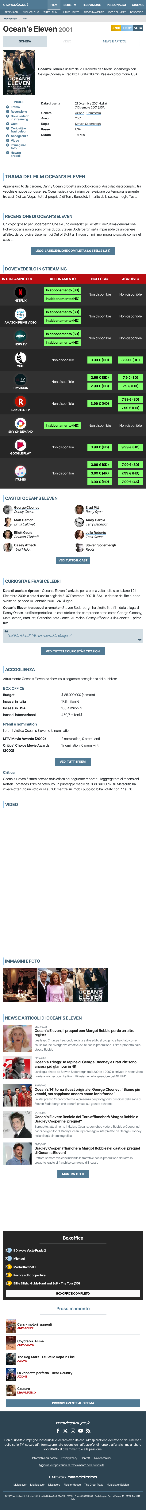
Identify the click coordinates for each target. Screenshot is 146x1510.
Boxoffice (136, 12)
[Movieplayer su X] (65, 1430)
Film (54, 5)
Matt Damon (23, 520)
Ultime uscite (70, 12)
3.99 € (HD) (100, 360)
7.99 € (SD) (130, 399)
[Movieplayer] (73, 1423)
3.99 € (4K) (100, 473)
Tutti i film (50, 12)
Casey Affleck (25, 545)
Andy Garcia (95, 520)
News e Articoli (115, 41)
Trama (15, 107)
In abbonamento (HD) (62, 299)
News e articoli (16, 154)
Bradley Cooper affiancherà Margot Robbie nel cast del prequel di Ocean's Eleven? (87, 1150)
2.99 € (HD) (100, 386)
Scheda (25, 41)
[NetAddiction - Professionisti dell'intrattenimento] (82, 1477)
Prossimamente (94, 12)
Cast (14, 124)
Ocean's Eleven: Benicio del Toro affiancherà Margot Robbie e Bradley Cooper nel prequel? (86, 1119)
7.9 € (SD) (130, 377)
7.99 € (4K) (130, 482)
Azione (79, 113)
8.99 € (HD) (130, 360)
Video (15, 140)
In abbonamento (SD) (62, 290)
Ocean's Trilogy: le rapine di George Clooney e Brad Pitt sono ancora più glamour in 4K (85, 1064)
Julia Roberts (96, 533)
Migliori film (31, 12)
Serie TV (69, 5)
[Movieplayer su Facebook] (58, 1430)
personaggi (116, 5)
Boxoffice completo (73, 1293)
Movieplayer (10, 18)
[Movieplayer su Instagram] (73, 1430)
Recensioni (11, 12)
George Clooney (26, 507)
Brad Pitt (92, 507)
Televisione (91, 5)
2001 (78, 118)
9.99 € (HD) (130, 447)
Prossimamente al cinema (73, 1403)
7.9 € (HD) (130, 386)
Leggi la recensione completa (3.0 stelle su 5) (73, 251)
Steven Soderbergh (88, 124)
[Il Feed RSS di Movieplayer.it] (88, 1430)
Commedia (93, 113)
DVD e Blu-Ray (117, 12)
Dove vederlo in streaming (20, 117)
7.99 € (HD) (130, 408)
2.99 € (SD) (100, 377)
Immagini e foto (18, 146)
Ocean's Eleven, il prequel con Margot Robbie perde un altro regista (84, 1032)
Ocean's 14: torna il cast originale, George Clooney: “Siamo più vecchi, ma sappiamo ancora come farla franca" (87, 1091)
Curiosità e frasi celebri (19, 129)
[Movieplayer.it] (16, 5)
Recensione (19, 111)
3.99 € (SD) (100, 465)
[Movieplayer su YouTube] (80, 1430)
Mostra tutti (73, 1174)
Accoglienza (19, 136)
